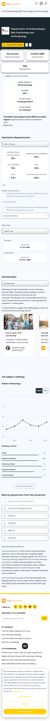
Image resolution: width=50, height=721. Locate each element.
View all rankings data (24, 486)
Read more (8, 125)
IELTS (13, 174)
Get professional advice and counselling (18, 663)
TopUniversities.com (10, 551)
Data (45, 390)
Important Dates (10, 216)
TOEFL (36, 165)
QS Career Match (9, 578)
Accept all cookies (25, 711)
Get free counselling (10, 642)
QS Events (17, 568)
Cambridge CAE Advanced (37, 154)
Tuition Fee (8, 231)
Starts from (25, 245)
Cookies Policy (17, 691)
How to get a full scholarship (13, 334)
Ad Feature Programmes (20, 508)
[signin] (41, 3)
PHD (12, 538)
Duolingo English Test (37, 174)
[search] (36, 4)
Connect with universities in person (16, 638)
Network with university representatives (19, 660)
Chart (39, 390)
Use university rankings (11, 635)
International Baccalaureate (13, 153)
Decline (25, 704)
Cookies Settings (25, 696)
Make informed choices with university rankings (22, 656)
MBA (11, 530)
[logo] (11, 3)
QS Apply (30, 568)
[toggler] (46, 3)
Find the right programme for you (16, 631)
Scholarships (9, 283)
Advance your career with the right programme (22, 652)
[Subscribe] (44, 618)
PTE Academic (13, 165)
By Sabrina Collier (18, 348)
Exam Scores (9, 144)
